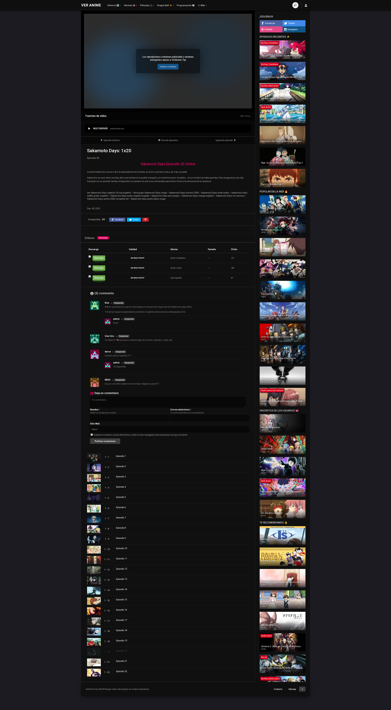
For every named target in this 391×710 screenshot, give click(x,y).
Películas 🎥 (146, 5)
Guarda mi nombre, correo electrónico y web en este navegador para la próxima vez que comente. (141, 435)
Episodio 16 (121, 610)
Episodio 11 (121, 558)
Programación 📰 (186, 5)
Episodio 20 (121, 651)
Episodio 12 (121, 569)
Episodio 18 (121, 630)
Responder (118, 303)
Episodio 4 (121, 487)
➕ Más (201, 5)
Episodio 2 (121, 466)
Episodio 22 (121, 671)
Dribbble (268, 29)
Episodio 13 (121, 579)
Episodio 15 (121, 599)
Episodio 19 (121, 640)
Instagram (292, 29)
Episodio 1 (121, 456)
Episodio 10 (121, 548)
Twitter (291, 23)
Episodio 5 (121, 497)
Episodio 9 (121, 538)
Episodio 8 (121, 528)
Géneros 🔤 (113, 5)
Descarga (103, 238)
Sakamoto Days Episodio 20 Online (168, 164)
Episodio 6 (121, 507)
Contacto (278, 689)
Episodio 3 (121, 476)
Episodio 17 (121, 620)
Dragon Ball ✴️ (164, 5)
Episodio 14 (121, 589)
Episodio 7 (121, 517)
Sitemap (292, 689)
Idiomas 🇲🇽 (129, 5)
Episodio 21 (121, 661)
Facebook (270, 23)
